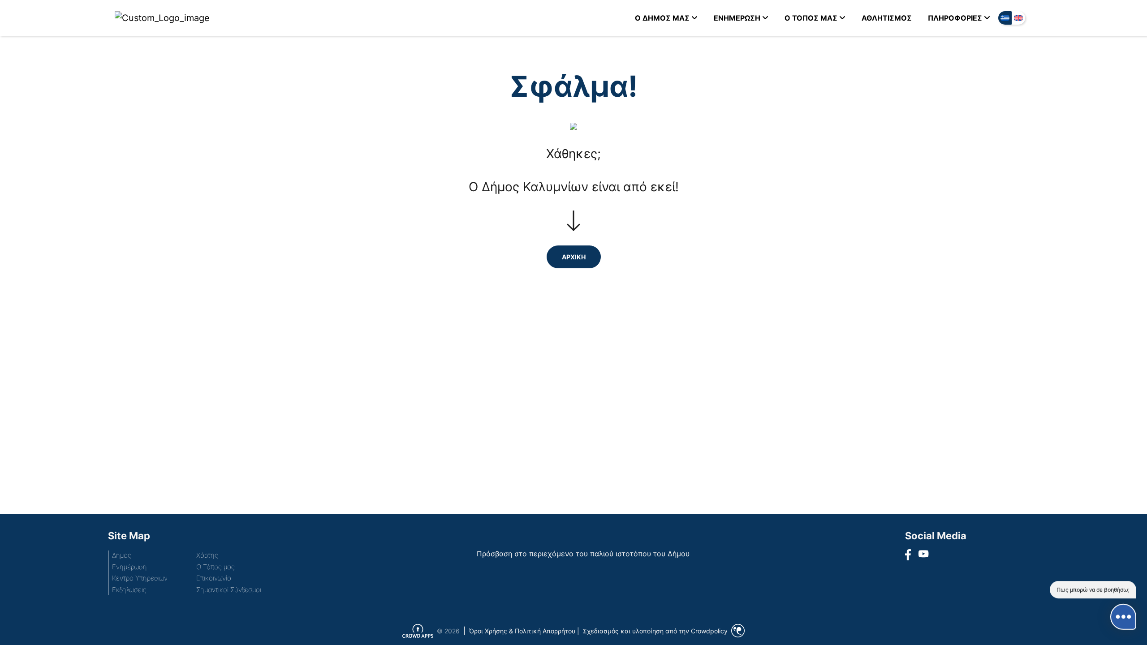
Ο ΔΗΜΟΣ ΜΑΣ (662, 17)
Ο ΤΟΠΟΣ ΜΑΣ (811, 17)
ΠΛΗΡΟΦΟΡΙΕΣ (955, 17)
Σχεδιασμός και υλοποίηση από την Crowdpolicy (655, 631)
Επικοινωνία (213, 578)
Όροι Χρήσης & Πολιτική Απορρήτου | (524, 631)
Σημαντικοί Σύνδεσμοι (228, 589)
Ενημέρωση (129, 567)
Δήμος (121, 555)
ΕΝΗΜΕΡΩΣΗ (737, 17)
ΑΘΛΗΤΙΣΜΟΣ (887, 17)
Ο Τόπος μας (215, 567)
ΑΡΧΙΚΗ (574, 257)
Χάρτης (207, 555)
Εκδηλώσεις (129, 589)
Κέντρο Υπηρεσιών (140, 578)
